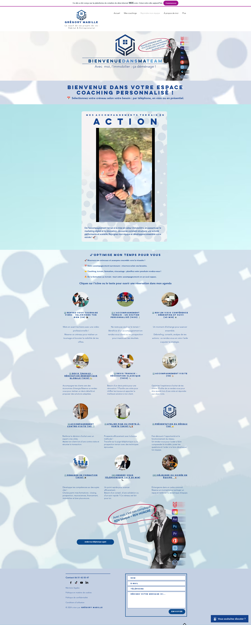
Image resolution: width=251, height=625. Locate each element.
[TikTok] (76, 582)
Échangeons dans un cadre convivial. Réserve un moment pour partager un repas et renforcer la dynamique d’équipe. (170, 490)
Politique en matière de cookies (79, 592)
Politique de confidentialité (77, 597)
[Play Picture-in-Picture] (147, 218)
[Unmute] (104, 218)
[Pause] (99, 218)
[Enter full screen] (151, 218)
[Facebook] (71, 582)
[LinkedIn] (86, 582)
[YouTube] (81, 582)
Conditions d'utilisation (75, 602)
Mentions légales (72, 588)
